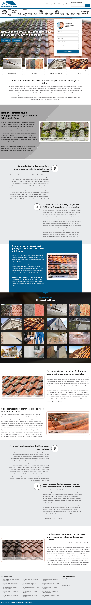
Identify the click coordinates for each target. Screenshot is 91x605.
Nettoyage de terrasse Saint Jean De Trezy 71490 (29, 592)
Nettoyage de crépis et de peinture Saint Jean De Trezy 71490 (50, 592)
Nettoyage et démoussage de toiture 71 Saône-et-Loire (4, 12)
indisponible (52, 4)
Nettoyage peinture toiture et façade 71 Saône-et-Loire (25, 12)
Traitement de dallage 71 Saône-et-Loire (73, 13)
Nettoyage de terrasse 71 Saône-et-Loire (62, 13)
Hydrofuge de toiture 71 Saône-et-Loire (30, 13)
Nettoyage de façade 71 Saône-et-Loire (36, 13)
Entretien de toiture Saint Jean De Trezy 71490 (10, 584)
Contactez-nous (28, 602)
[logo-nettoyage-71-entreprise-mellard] (9, 4)
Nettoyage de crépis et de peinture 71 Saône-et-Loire (57, 12)
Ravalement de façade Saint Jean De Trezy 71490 (49, 588)
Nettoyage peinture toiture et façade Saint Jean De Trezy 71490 (29, 584)
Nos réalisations (6, 40)
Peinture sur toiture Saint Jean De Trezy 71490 (30, 580)
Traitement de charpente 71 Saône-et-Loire (14, 12)
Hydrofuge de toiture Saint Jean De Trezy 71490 (50, 584)
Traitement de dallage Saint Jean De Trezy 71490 (29, 596)
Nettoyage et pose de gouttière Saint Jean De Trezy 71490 (9, 588)
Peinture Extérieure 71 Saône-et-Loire (67, 13)
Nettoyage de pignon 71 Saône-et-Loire (78, 13)
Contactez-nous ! (17, 40)
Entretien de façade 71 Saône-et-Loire (46, 13)
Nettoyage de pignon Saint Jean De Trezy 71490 (50, 596)
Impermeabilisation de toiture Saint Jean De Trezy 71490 (10, 580)
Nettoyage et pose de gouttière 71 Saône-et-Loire (41, 12)
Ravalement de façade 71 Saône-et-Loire (51, 13)
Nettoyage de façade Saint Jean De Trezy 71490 (30, 588)
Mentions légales (20, 602)
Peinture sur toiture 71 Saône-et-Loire (9, 12)
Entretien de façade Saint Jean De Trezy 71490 (10, 592)
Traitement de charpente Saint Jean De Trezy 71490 (50, 580)
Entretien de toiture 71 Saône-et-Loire (20, 13)
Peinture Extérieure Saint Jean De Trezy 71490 (10, 596)
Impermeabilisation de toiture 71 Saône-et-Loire (85, 12)
